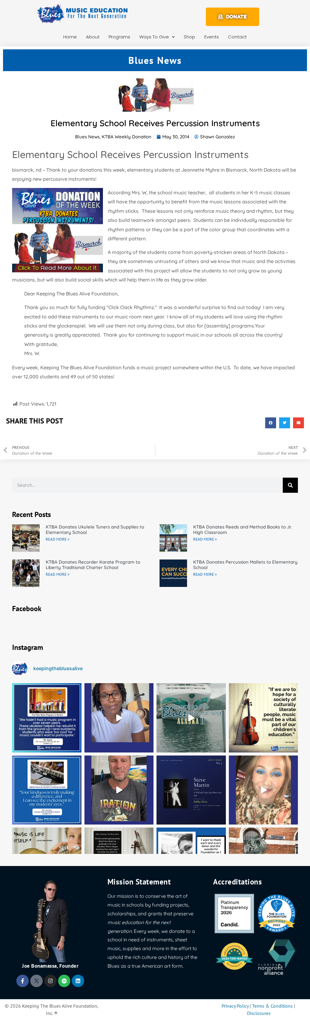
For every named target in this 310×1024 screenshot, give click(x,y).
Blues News (87, 137)
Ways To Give (154, 37)
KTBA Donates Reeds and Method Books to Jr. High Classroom (242, 529)
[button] (270, 422)
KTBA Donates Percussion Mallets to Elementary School (245, 564)
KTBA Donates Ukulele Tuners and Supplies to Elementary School (95, 529)
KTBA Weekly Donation (126, 137)
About (93, 37)
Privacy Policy (235, 1006)
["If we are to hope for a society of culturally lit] (263, 717)
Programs (119, 37)
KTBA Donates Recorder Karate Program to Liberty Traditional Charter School (93, 564)
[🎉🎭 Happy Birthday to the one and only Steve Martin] (191, 790)
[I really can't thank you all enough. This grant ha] (119, 790)
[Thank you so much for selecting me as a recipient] (263, 790)
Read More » (57, 539)
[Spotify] (64, 981)
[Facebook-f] (22, 981)
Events (211, 37)
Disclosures (259, 1013)
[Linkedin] (78, 981)
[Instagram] (50, 981)
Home (70, 37)
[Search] (290, 485)
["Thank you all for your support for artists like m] (119, 717)
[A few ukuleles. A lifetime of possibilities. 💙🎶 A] (46, 717)
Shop (189, 37)
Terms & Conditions (272, 1006)
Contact (237, 37)
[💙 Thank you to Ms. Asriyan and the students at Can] (46, 790)
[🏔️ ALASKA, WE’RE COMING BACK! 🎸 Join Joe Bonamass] (191, 717)
